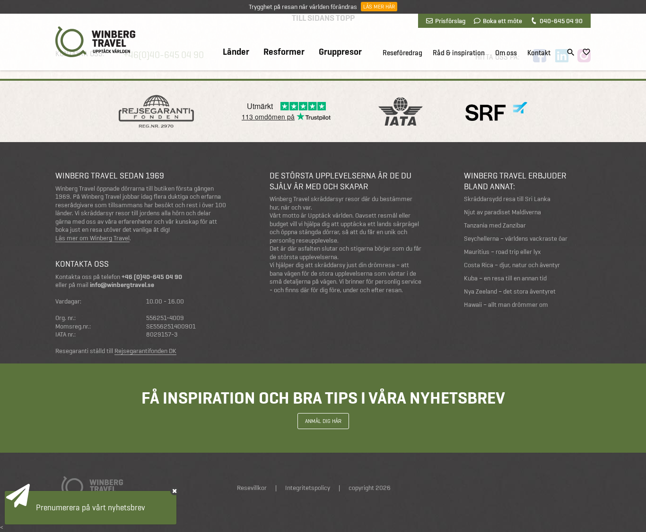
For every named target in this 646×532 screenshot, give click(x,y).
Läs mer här (379, 6)
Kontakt (538, 53)
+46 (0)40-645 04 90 (152, 277)
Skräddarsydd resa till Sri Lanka (507, 199)
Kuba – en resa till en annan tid (505, 278)
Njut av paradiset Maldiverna (502, 212)
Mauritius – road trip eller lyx (502, 252)
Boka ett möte (502, 21)
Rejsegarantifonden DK (145, 351)
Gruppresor (340, 52)
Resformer (284, 52)
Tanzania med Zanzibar (495, 225)
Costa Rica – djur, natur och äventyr (512, 265)
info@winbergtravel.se (122, 285)
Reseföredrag (402, 53)
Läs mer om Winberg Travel (92, 238)
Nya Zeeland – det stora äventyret (510, 291)
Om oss (506, 53)
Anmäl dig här (323, 421)
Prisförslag (450, 21)
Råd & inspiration (459, 53)
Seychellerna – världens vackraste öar (515, 239)
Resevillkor (252, 488)
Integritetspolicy (307, 488)
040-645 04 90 (561, 21)
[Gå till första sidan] (95, 41)
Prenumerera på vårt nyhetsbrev (90, 507)
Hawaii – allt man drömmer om (506, 305)
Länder (236, 52)
